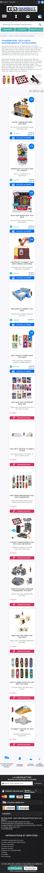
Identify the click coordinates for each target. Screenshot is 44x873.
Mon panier (40, 17)
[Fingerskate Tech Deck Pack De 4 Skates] (22, 154)
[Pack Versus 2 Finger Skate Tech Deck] (22, 341)
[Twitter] (42, 2)
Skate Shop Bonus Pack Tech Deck (22, 216)
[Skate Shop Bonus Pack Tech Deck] (22, 201)
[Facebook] (38, 2)
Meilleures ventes (36, 29)
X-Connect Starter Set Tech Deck (22, 730)
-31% (31, 146)
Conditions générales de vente (12, 840)
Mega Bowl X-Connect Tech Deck (22, 309)
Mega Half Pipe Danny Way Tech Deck (22, 636)
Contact (4, 852)
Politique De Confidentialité (11, 850)
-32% (31, 99)
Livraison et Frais (7, 846)
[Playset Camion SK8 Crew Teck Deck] (22, 108)
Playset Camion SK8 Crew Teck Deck (22, 123)
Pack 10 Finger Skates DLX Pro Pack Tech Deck (22, 683)
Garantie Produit (7, 848)
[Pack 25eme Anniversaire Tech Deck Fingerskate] (22, 481)
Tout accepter (15, 868)
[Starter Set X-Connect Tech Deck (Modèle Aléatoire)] (22, 248)
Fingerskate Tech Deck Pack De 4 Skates (22, 169)
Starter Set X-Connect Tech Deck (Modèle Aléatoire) (22, 263)
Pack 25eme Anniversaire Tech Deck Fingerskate (22, 496)
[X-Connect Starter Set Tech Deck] (22, 714)
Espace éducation (7, 844)
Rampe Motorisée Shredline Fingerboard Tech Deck (22, 589)
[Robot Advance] (22, 9)
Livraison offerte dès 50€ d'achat (13, 842)
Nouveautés (8, 29)
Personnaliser (30, 868)
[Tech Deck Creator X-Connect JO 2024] (22, 434)
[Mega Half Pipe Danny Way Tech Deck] (22, 621)
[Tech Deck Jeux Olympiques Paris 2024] (22, 388)
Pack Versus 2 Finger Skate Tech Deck (22, 356)
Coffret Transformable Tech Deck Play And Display (22, 543)
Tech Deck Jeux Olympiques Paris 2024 (22, 403)
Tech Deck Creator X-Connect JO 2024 (22, 449)
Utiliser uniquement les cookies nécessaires (24, 871)
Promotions (22, 29)
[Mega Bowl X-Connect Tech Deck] (22, 294)
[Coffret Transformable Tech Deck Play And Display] (22, 528)
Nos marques (6, 856)
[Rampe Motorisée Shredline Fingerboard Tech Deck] (22, 574)
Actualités (4, 854)
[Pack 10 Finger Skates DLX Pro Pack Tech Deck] (22, 668)
